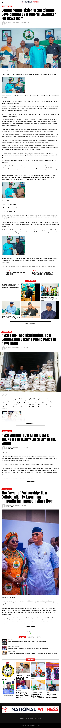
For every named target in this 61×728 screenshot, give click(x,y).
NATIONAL (10, 24)
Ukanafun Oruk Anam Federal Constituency (35, 266)
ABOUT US (22, 718)
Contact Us (38, 718)
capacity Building (17, 266)
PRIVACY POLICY (30, 718)
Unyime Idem (52, 266)
